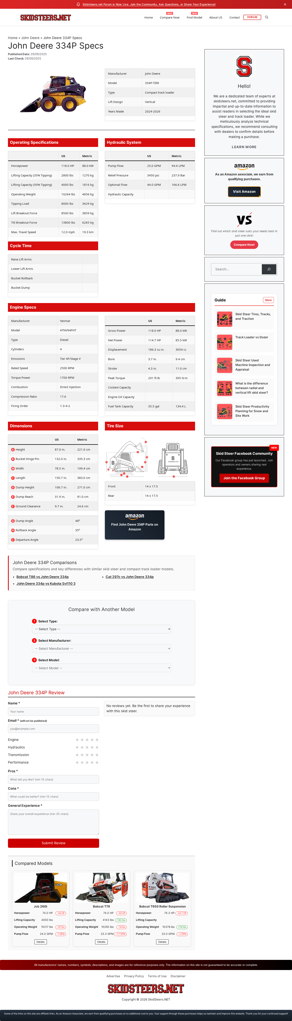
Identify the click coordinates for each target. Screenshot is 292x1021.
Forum (252, 17)
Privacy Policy (134, 976)
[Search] (269, 269)
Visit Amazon (244, 192)
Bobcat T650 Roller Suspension (162, 906)
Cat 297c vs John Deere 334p (130, 577)
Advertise (113, 976)
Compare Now (170, 17)
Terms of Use (157, 976)
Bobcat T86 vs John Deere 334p (42, 577)
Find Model (194, 17)
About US (215, 17)
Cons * (13, 788)
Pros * (13, 771)
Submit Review (54, 843)
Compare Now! (244, 244)
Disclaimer (178, 976)
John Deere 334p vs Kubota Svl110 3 (45, 584)
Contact (234, 17)
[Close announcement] (285, 4)
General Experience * (25, 806)
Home (148, 17)
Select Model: (47, 660)
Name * (14, 703)
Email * (27, 721)
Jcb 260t (40, 906)
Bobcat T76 (101, 906)
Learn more (244, 147)
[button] (266, 17)
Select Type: (46, 621)
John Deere (30, 38)
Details (41, 941)
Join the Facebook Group (244, 478)
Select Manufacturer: (53, 641)
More (268, 300)
